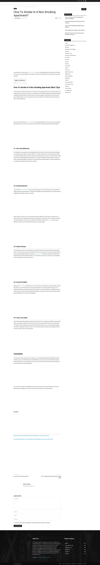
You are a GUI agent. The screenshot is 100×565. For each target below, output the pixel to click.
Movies (66, 80)
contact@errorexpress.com (44, 557)
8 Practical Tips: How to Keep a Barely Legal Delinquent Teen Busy (74, 34)
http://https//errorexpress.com (28, 486)
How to (18, 6)
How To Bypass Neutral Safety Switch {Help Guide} (51, 477)
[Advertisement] (37, 61)
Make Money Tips (69, 72)
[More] (27, 21)
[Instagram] (80, 1)
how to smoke (31, 72)
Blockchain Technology (70, 49)
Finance (67, 61)
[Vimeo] (83, 1)
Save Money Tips (69, 82)
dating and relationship (70, 55)
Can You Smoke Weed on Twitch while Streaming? (33, 439)
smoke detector (24, 189)
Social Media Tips (69, 84)
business (67, 51)
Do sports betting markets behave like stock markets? (74, 22)
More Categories (69, 76)
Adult (66, 43)
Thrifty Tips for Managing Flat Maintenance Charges (74, 26)
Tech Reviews (68, 88)
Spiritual (67, 86)
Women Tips (68, 92)
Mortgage (67, 78)
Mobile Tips (67, 74)
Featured (67, 59)
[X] (82, 1)
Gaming (67, 63)
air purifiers (22, 286)
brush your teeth (39, 253)
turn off (50, 220)
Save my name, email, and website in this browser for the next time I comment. (32, 522)
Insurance (67, 69)
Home (15, 6)
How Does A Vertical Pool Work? (21, 476)
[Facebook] (78, 1)
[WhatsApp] (24, 21)
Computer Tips (68, 53)
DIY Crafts (67, 57)
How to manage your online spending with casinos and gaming (74, 18)
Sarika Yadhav (17, 18)
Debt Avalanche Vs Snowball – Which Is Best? (75, 30)
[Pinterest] (21, 21)
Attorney (67, 47)
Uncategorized (68, 90)
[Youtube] (85, 1)
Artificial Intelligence (69, 45)
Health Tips (67, 65)
